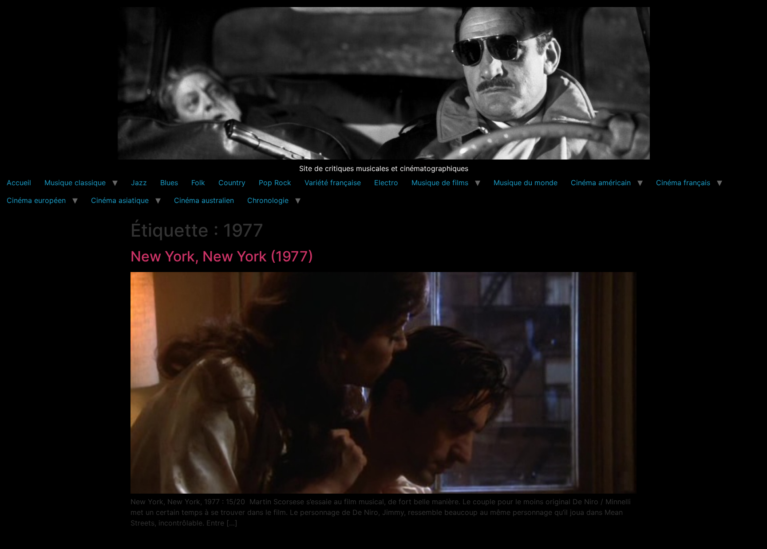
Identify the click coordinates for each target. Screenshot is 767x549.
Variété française (332, 182)
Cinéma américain (601, 182)
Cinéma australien (204, 200)
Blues (169, 182)
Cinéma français (683, 182)
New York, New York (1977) (221, 256)
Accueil (19, 182)
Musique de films (439, 182)
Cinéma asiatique (120, 200)
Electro (386, 182)
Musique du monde (525, 182)
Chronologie (268, 200)
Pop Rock (275, 182)
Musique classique (75, 182)
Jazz (139, 182)
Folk (198, 182)
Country (231, 182)
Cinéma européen (36, 200)
